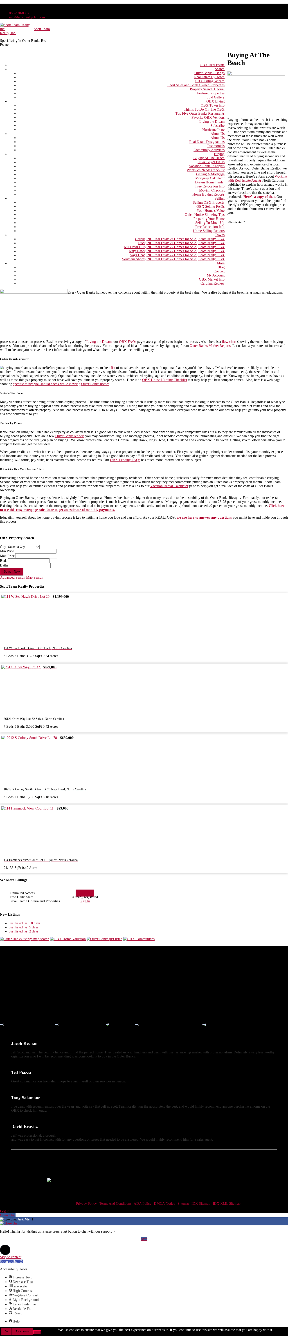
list (113, 368)
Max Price (7, 556)
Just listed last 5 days (23, 927)
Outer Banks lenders (69, 436)
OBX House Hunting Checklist (164, 380)
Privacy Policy (87, 1203)
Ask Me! (25, 1219)
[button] (5, 1250)
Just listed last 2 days (23, 931)
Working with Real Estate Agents (257, 178)
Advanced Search (12, 577)
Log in (4, 1211)
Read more (22, 1331)
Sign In (85, 901)
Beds (3, 560)
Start (144, 1239)
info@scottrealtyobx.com (27, 17)
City (3, 547)
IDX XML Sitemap (227, 1203)
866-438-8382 (19, 13)
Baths (4, 565)
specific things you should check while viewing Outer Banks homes (61, 384)
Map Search (34, 577)
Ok (6, 1331)
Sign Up (85, 893)
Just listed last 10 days (24, 923)
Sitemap (183, 1203)
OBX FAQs (127, 341)
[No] (37, 1332)
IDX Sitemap (200, 1203)
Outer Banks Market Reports (210, 346)
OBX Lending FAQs (125, 460)
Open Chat (8, 1215)
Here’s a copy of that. (259, 197)
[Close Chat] (9, 1223)
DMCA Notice (164, 1203)
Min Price (7, 551)
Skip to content (10, 1257)
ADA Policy (142, 1203)
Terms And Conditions (115, 1203)
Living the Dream (99, 341)
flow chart (229, 341)
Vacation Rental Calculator (169, 486)
